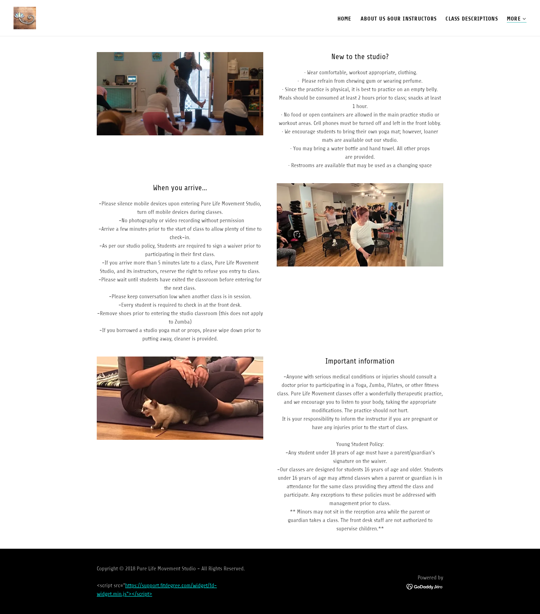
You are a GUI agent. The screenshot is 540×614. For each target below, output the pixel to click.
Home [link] (345, 18)
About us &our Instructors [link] (399, 18)
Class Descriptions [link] (472, 18)
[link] (25, 17)
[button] (516, 19)
